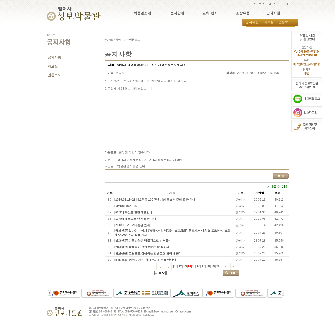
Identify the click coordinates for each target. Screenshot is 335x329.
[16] (198, 266)
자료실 (269, 22)
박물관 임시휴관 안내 (131, 166)
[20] (218, 266)
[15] (193, 266)
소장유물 (243, 13)
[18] (208, 266)
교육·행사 (210, 13)
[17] (203, 266)
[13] (185, 266)
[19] (213, 266)
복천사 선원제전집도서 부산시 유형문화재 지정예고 (151, 160)
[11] (175, 266)
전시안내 (177, 13)
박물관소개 (142, 13)
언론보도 (285, 22)
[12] (180, 266)
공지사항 (273, 13)
